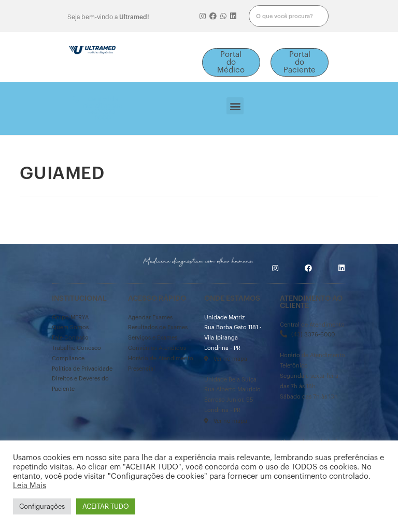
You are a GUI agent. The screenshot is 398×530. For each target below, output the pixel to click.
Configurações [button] (42, 506)
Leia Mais (29, 486)
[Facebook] (213, 16)
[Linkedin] (233, 16)
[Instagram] (203, 16)
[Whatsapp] (223, 16)
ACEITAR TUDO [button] (105, 506)
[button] (231, 62)
